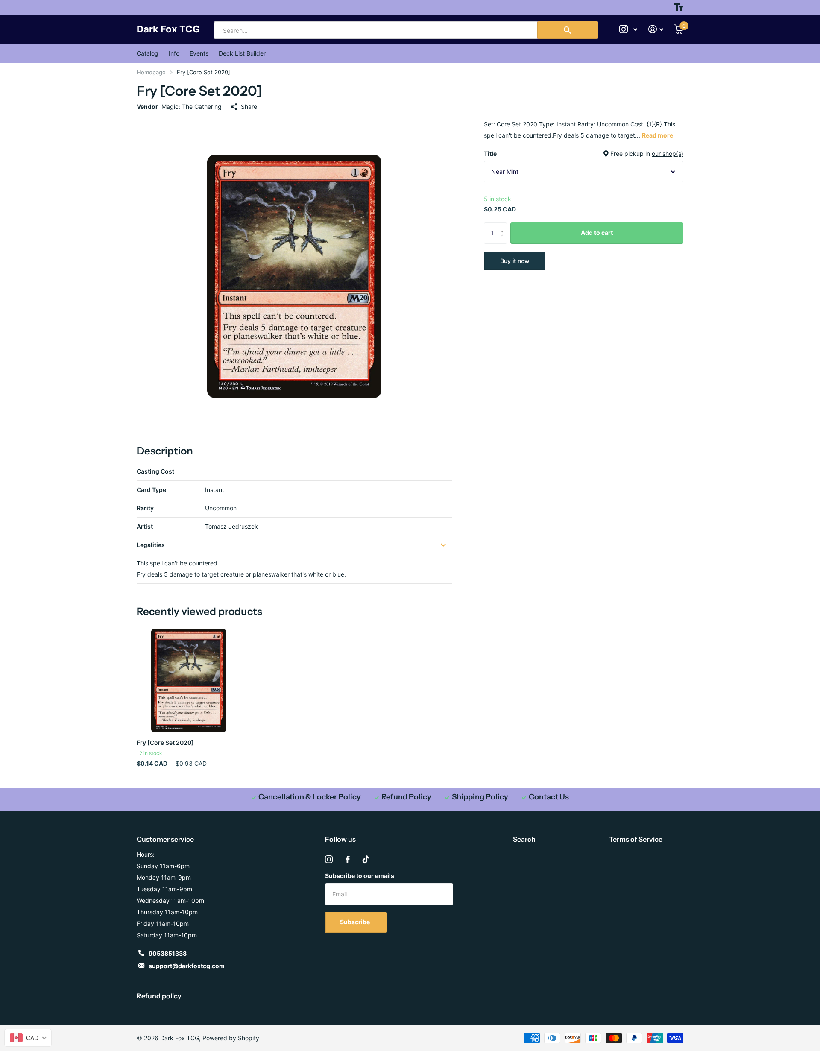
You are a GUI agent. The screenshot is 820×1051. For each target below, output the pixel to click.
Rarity (145, 508)
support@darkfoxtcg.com (187, 965)
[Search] (567, 30)
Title (583, 153)
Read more (657, 135)
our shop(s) (667, 153)
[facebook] (348, 859)
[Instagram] (329, 859)
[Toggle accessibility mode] (678, 7)
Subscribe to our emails (359, 875)
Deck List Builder (242, 53)
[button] (503, 225)
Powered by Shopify (230, 1038)
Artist (145, 526)
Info (174, 53)
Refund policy (159, 996)
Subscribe (355, 921)
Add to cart (597, 232)
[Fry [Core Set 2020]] (188, 680)
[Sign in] (656, 29)
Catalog (147, 53)
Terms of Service (635, 839)
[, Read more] (628, 29)
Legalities (151, 544)
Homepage (151, 72)
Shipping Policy (480, 797)
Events (199, 53)
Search (524, 839)
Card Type (151, 489)
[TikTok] (366, 859)
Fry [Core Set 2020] (165, 742)
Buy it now (515, 260)
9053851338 (168, 953)
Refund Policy (406, 797)
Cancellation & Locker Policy (309, 797)
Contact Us (549, 797)
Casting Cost (155, 471)
